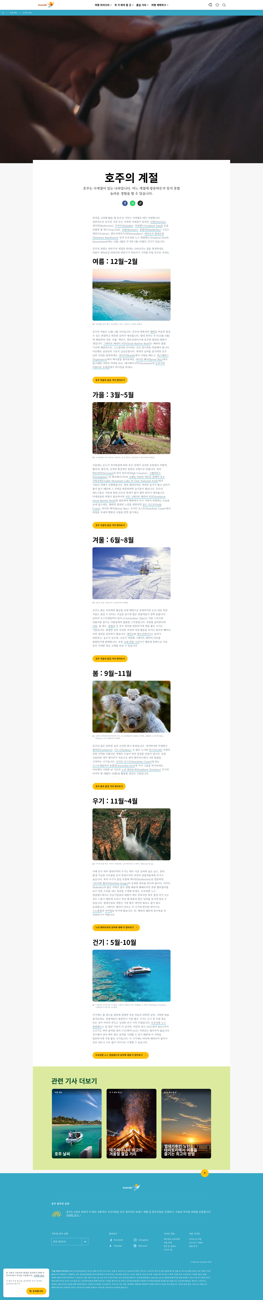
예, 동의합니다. (36, 1291)
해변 (152, 331)
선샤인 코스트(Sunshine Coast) (133, 761)
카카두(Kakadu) (124, 225)
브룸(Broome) (130, 229)
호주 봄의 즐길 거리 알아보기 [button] (109, 786)
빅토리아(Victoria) (102, 473)
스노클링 (97, 910)
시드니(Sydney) (123, 749)
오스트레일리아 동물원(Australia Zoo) (113, 765)
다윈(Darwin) (158, 221)
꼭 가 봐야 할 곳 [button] (123, 5)
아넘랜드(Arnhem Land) (149, 225)
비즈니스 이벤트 (196, 1243)
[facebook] (125, 203)
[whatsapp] (132, 203)
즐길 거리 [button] (141, 5)
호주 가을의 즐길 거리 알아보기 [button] (110, 525)
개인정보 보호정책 (172, 1239)
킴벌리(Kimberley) (150, 229)
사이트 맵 (168, 1250)
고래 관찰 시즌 (131, 642)
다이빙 (108, 910)
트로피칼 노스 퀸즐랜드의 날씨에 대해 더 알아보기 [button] (119, 1055)
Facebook (118, 1240)
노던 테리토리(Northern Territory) (141, 769)
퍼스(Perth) (155, 749)
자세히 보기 (72, 1215)
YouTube (118, 1246)
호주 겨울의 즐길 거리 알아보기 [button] (110, 658)
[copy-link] (140, 203)
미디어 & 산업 (195, 1239)
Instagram (143, 1240)
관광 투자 (193, 1246)
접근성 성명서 (170, 1246)
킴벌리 (111, 626)
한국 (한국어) (59, 1241)
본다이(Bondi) (127, 355)
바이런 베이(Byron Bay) (149, 359)
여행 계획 (13, 12)
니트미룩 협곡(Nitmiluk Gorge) (110, 883)
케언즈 (130, 634)
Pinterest (142, 1246)
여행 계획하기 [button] (158, 5)
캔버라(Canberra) (102, 749)
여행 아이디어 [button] (102, 5)
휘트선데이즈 (144, 634)
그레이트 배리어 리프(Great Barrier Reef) (126, 343)
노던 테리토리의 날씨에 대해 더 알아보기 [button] (114, 927)
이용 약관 (168, 1243)
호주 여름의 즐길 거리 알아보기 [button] (110, 380)
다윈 (94, 626)
